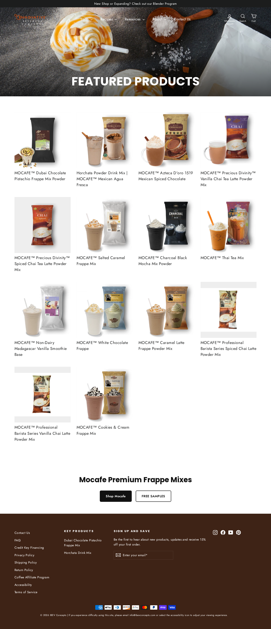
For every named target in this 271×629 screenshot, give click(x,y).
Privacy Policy (24, 555)
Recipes (107, 19)
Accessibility (23, 585)
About (158, 19)
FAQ (17, 540)
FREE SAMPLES (153, 496)
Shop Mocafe (116, 496)
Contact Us (182, 19)
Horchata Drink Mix (77, 552)
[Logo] (29, 19)
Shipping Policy (25, 562)
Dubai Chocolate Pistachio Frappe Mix (83, 543)
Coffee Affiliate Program (31, 577)
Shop (84, 19)
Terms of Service (25, 592)
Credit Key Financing (29, 547)
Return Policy (23, 570)
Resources (133, 19)
